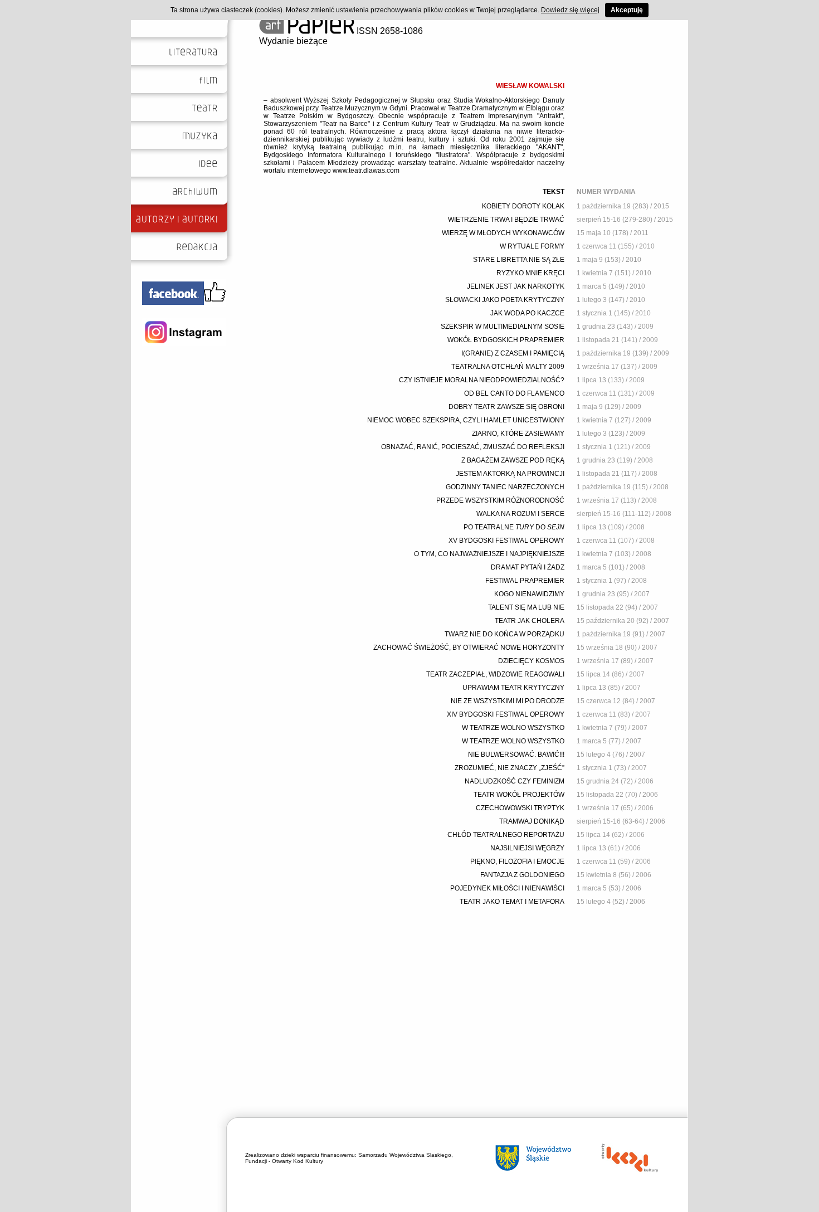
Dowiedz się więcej (570, 10)
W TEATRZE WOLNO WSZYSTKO (513, 728)
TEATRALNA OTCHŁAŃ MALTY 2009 (507, 367)
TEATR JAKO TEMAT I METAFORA (512, 902)
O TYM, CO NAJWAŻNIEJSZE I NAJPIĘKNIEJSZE (489, 554)
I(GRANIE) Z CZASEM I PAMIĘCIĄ (512, 353)
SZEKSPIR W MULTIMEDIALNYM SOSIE (502, 326)
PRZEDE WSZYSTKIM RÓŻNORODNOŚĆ (500, 500)
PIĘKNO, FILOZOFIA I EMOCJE (517, 861)
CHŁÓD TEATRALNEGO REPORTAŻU (505, 835)
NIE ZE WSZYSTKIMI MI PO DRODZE (507, 701)
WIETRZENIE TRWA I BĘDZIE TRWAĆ (506, 219)
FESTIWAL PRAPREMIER (524, 581)
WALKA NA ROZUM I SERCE (520, 514)
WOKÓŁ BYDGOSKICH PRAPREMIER (505, 340)
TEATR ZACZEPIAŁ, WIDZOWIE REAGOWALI (495, 674)
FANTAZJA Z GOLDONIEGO (522, 875)
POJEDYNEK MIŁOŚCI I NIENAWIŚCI (507, 888)
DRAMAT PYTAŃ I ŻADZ (527, 567)
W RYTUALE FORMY (532, 246)
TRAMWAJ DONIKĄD (531, 821)
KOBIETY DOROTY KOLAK (523, 206)
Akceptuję (627, 10)
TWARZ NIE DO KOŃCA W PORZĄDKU (504, 634)
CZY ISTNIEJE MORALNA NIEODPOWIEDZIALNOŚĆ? (481, 380)
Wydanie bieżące (293, 41)
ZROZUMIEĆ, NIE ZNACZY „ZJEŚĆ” (509, 768)
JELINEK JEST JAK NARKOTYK (515, 286)
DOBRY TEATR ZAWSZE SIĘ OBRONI (506, 407)
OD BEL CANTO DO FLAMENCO (514, 393)
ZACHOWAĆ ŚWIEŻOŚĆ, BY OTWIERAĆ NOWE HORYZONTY (468, 647)
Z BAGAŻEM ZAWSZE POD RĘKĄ (512, 460)
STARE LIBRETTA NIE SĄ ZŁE (518, 260)
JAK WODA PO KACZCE (527, 313)
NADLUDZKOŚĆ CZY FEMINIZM (514, 781)
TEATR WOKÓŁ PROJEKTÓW (519, 795)
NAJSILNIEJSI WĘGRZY (527, 848)
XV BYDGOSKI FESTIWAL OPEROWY (506, 540)
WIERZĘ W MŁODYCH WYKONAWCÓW (503, 233)
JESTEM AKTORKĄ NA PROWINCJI (510, 474)
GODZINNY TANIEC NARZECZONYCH (505, 487)
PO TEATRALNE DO (514, 527)
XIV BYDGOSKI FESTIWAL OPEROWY (505, 714)
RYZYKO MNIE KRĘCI (530, 273)
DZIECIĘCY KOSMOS (531, 661)
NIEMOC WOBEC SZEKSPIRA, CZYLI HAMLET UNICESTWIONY (465, 420)
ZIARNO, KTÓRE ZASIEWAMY (518, 433)
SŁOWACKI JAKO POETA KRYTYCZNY (504, 300)
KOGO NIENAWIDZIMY (529, 594)
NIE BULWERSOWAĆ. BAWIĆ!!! (516, 754)
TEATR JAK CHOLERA (529, 621)
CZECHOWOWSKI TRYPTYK (520, 808)
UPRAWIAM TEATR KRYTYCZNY (513, 688)
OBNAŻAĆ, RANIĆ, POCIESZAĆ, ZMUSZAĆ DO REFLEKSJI (472, 447)
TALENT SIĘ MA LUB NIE (526, 607)
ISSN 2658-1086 (388, 31)
